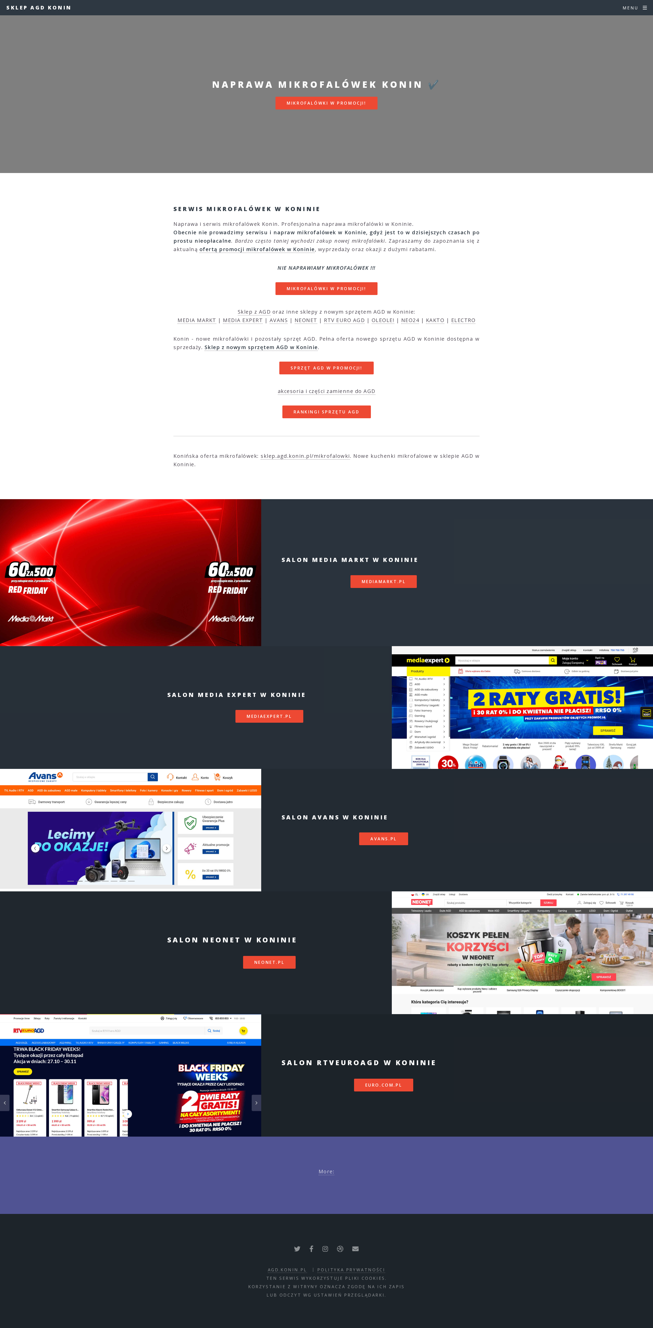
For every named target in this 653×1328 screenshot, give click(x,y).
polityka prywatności (351, 1270)
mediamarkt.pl (384, 581)
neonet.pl (269, 962)
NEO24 (410, 320)
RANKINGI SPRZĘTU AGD (327, 412)
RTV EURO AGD (344, 320)
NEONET (306, 320)
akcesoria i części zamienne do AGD (326, 391)
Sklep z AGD (254, 311)
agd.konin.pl (287, 1270)
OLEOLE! (383, 320)
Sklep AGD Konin (39, 7)
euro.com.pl (383, 1085)
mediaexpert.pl (269, 716)
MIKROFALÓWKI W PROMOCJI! (326, 103)
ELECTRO (463, 320)
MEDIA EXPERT (243, 320)
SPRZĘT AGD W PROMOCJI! (326, 368)
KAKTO (435, 320)
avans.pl (383, 839)
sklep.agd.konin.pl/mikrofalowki (305, 455)
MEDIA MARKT (197, 320)
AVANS (279, 320)
